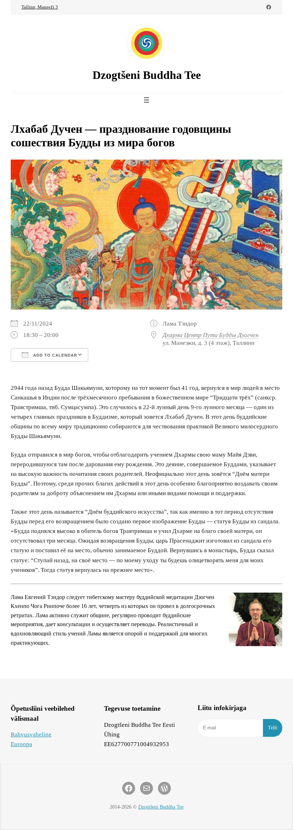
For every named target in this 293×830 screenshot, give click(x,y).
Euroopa (21, 744)
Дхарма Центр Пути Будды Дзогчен (210, 335)
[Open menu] (146, 99)
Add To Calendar (54, 355)
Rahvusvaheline (31, 734)
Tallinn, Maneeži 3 (39, 7)
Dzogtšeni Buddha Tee (147, 75)
